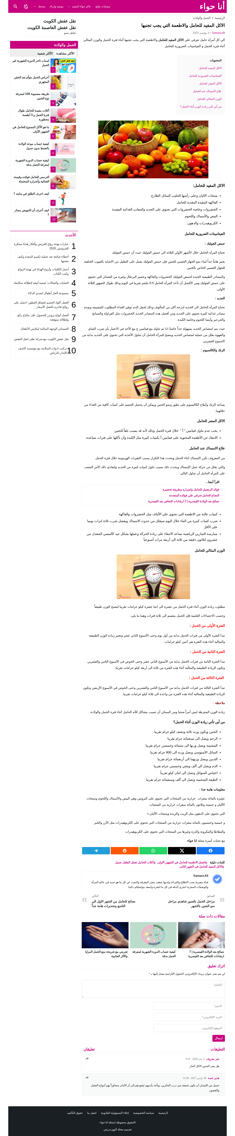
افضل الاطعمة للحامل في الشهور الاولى (181, 862)
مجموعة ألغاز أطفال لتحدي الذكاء (48, 293)
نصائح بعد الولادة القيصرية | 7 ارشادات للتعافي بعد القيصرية (183, 501)
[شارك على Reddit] (125, 850)
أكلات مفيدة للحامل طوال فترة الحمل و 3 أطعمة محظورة (33, 115)
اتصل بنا (91, 1112)
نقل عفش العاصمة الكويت (51, 27)
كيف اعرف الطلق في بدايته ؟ (31, 193)
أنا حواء (212, 6)
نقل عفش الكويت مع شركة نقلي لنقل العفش (41, 339)
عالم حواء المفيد (81, 6)
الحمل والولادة (201, 17)
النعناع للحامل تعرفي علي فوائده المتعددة (194, 495)
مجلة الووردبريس (113, 1129)
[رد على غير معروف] (86, 1058)
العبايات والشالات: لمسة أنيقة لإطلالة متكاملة (41, 282)
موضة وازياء (57, 6)
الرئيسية (163, 1112)
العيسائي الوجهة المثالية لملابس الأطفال (44, 328)
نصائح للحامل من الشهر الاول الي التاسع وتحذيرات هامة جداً (113, 901)
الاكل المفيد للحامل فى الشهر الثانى (200, 866)
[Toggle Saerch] (15, 6)
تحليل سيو (70, 32)
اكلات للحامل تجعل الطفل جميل (134, 862)
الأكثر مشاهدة (65, 53)
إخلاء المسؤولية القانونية (115, 1112)
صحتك (41, 6)
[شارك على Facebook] (211, 850)
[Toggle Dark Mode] (26, 6)
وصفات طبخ (102, 6)
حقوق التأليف (75, 1112)
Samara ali (218, 32)
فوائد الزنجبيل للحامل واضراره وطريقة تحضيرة (191, 489)
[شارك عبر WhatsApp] (153, 850)
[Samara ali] (217, 879)
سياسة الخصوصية (143, 1112)
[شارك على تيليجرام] (96, 850)
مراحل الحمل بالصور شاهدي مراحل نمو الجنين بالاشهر (191, 901)
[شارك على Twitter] (182, 850)
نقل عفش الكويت (59, 20)
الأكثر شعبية (45, 53)
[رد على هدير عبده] (86, 1077)
